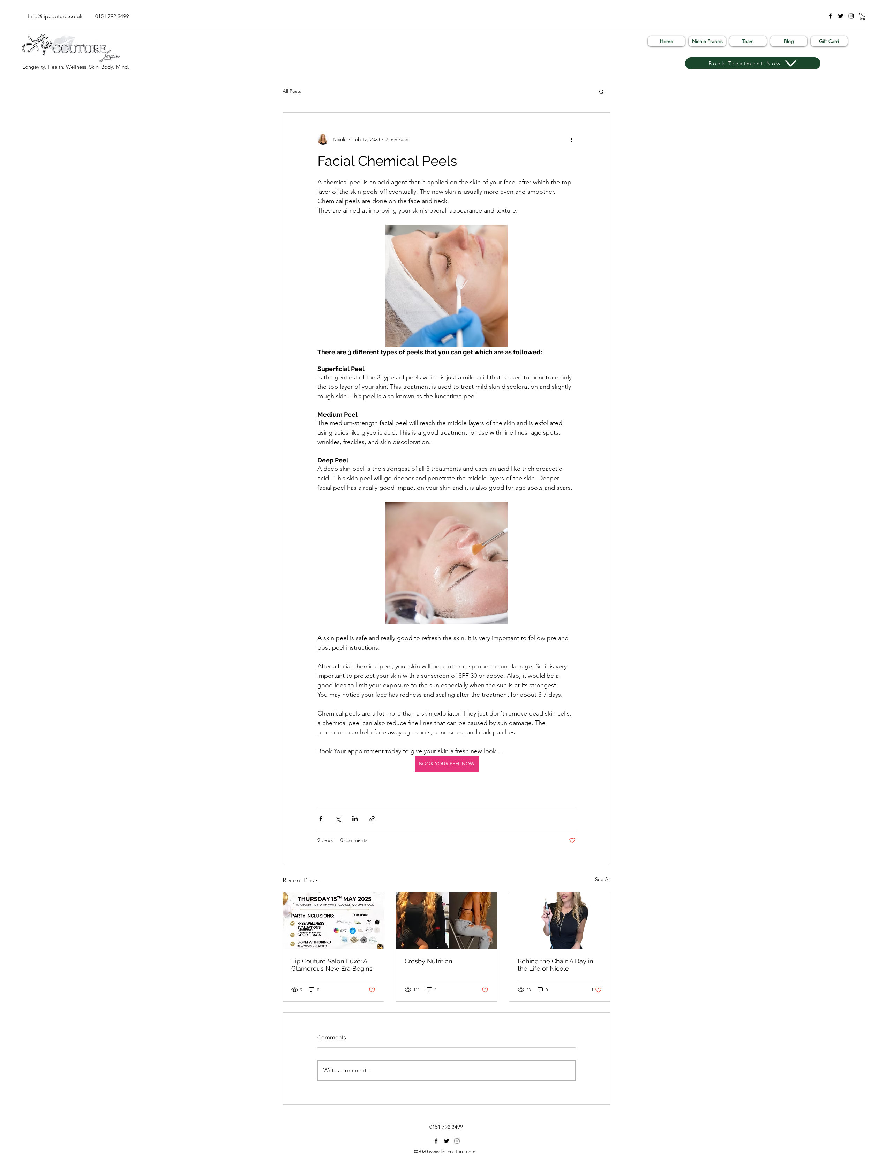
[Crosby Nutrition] (446, 920)
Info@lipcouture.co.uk (55, 16)
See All (602, 879)
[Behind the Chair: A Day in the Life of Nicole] (559, 920)
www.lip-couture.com (452, 1151)
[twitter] (840, 16)
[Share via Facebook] (320, 818)
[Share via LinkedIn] (355, 818)
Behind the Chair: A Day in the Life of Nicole (555, 964)
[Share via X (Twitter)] (338, 818)
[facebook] (830, 16)
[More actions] (571, 139)
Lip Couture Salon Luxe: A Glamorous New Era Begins (332, 964)
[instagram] (851, 16)
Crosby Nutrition (428, 961)
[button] (862, 16)
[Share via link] (372, 818)
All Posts (292, 91)
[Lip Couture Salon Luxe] (333, 920)
